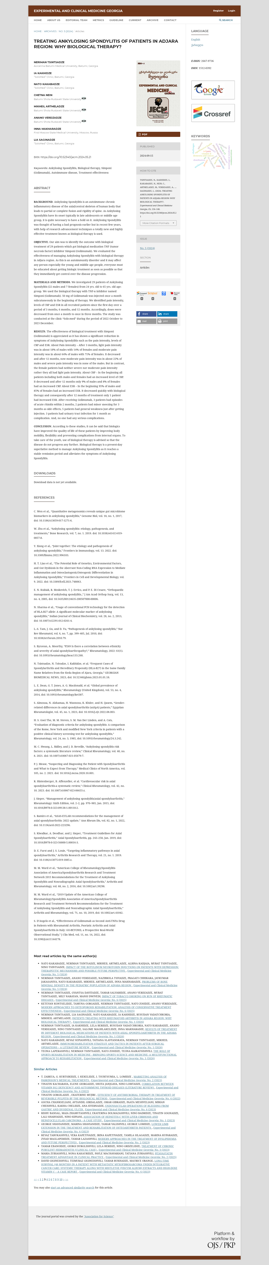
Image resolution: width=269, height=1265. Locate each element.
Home (38, 20)
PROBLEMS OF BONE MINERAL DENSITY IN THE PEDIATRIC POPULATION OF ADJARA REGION (104, 983)
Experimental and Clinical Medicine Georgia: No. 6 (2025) (91, 1000)
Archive (152, 20)
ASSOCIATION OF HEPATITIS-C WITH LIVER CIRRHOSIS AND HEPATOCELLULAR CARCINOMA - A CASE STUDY (99, 1118)
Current (135, 20)
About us (53, 20)
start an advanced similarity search (72, 1187)
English (195, 39)
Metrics (98, 20)
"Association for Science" (99, 1216)
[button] (146, 314)
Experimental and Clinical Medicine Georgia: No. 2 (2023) (114, 1142)
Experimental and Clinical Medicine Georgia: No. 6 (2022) (144, 1098)
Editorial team (76, 20)
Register (218, 10)
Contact (170, 20)
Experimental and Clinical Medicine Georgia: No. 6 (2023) (120, 1109)
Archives (50, 31)
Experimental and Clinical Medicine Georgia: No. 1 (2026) (108, 1022)
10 (60, 1179)
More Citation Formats (156, 223)
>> (66, 1179)
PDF (144, 134)
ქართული (197, 45)
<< (35, 1179)
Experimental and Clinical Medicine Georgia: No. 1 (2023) (139, 1120)
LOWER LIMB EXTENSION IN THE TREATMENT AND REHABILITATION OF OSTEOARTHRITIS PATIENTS (104, 1125)
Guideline (116, 20)
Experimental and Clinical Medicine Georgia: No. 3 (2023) (134, 1149)
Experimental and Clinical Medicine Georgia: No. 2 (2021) (126, 1080)
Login (231, 10)
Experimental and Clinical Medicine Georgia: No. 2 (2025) (141, 1157)
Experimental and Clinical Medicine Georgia (78, 11)
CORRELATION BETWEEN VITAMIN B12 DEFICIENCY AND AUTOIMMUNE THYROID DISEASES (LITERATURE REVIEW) (107, 1085)
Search (227, 20)
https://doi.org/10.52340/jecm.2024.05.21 (66, 157)
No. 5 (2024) (66, 31)
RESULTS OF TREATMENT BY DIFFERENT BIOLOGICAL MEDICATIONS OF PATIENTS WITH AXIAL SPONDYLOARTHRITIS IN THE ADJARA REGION (109, 1032)
